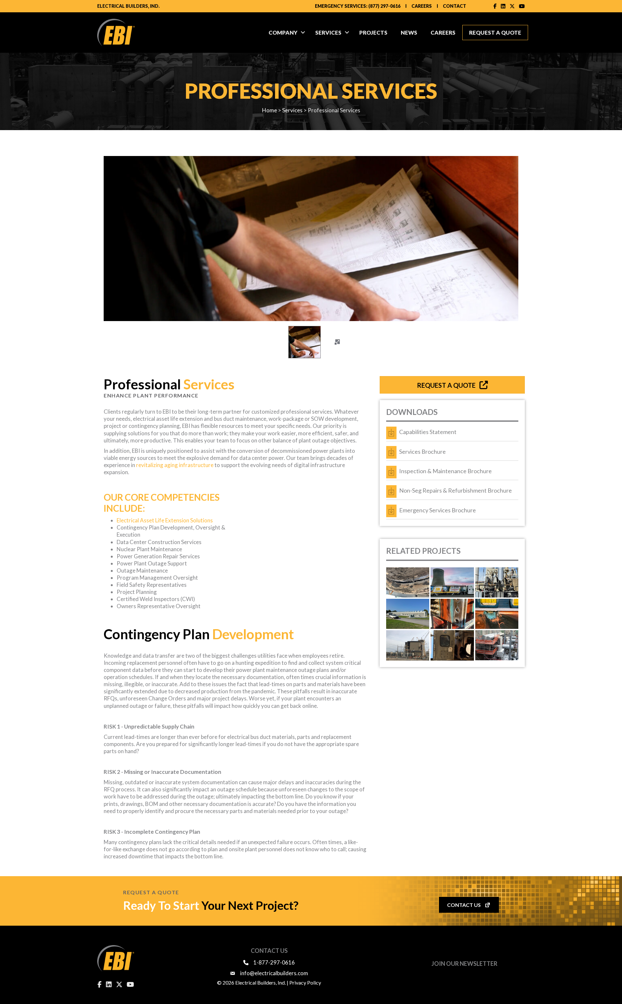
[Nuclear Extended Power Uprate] (496, 645)
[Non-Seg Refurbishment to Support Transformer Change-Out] (452, 614)
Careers (443, 32)
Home (269, 110)
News (409, 32)
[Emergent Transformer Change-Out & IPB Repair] (496, 582)
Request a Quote (495, 32)
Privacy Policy (305, 982)
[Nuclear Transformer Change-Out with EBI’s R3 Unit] (452, 582)
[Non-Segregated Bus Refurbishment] (496, 614)
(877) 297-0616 (384, 6)
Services (328, 32)
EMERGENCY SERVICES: (341, 6)
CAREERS (421, 6)
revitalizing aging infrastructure (174, 465)
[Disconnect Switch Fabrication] (452, 645)
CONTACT (454, 6)
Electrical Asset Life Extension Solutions (165, 520)
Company (283, 32)
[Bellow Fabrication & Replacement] (407, 582)
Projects (373, 32)
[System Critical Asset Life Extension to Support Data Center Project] (407, 614)
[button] (302, 32)
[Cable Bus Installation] (407, 645)
